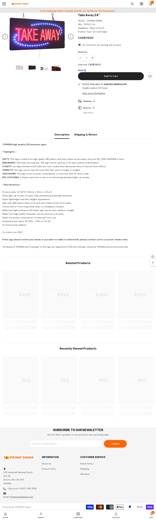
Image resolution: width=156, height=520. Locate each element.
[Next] (70, 36)
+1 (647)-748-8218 (27, 488)
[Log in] (142, 4)
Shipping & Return (85, 134)
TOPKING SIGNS (94, 20)
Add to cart (111, 76)
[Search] (132, 4)
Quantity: (83, 52)
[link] (20, 322)
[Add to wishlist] (150, 76)
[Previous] (5, 36)
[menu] (4, 4)
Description (62, 134)
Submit (115, 443)
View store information (93, 93)
